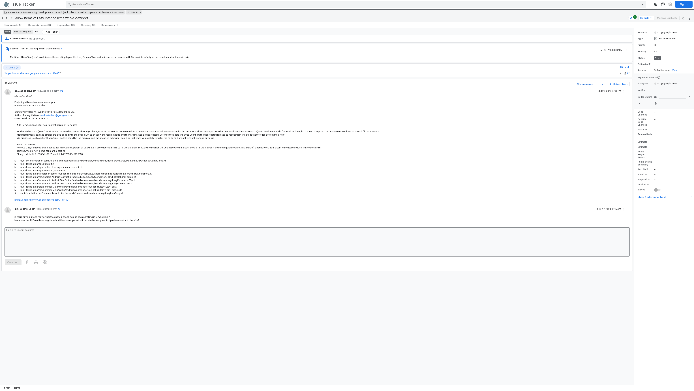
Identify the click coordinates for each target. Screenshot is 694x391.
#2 (628, 73)
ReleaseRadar (645, 135)
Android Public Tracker (19, 12)
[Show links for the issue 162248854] (140, 12)
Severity (642, 51)
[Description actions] (627, 50)
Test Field (643, 169)
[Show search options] (643, 4)
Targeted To (644, 179)
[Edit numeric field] (672, 64)
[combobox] (356, 4)
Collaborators (645, 97)
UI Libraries (104, 12)
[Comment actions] (624, 91)
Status (641, 58)
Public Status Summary (645, 163)
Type (640, 38)
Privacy (6, 387)
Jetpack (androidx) (64, 12)
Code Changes (642, 113)
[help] (663, 4)
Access (642, 70)
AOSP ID (642, 129)
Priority (641, 45)
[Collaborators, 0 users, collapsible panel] (672, 96)
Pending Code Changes (642, 122)
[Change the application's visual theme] (655, 4)
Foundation (118, 12)
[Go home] (3, 18)
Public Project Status (641, 154)
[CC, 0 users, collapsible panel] (672, 103)
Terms (17, 387)
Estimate (642, 142)
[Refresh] (7, 18)
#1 (62, 48)
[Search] (69, 4)
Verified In (643, 184)
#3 (59, 208)
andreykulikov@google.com (56, 115)
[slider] (635, 206)
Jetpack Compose (85, 12)
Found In (642, 174)
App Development (43, 12)
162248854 (132, 12)
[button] (664, 38)
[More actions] (690, 18)
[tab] (13, 25)
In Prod (641, 189)
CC (639, 103)
